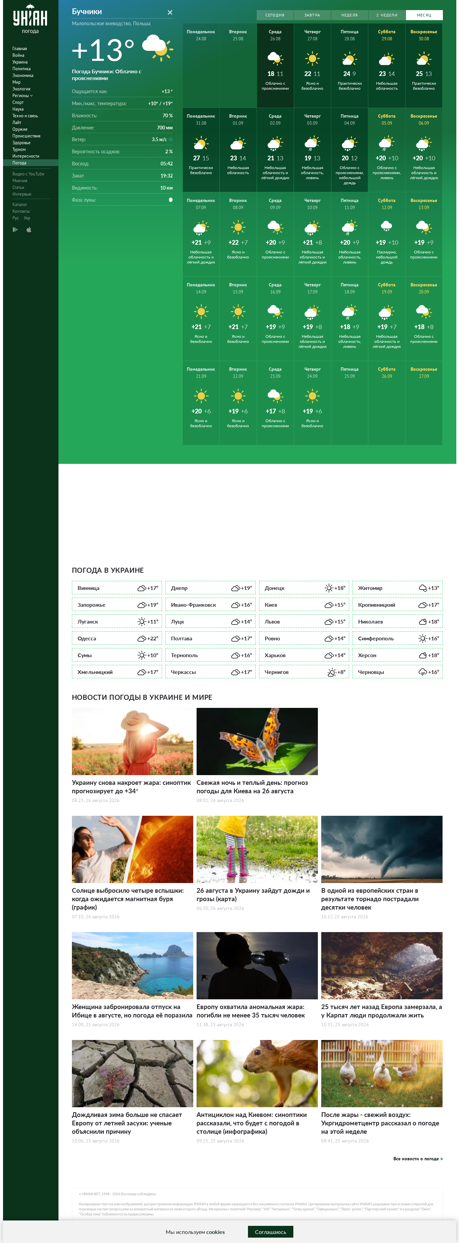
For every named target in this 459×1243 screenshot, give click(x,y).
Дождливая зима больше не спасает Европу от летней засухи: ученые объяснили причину (127, 1123)
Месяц (424, 14)
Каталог (19, 204)
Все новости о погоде (416, 1158)
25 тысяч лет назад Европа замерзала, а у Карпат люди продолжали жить (381, 1011)
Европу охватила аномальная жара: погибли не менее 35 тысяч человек (251, 1011)
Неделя (349, 14)
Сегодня (275, 14)
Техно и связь (25, 116)
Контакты (21, 211)
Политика (21, 69)
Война (18, 55)
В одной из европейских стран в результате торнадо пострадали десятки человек (370, 898)
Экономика (22, 75)
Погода (19, 163)
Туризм (19, 149)
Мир (16, 82)
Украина (20, 62)
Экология (21, 89)
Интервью (21, 194)
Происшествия (26, 136)
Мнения (19, 181)
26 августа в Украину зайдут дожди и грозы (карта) (253, 894)
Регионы (21, 95)
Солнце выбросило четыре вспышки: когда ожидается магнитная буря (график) (128, 898)
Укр (27, 218)
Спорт (18, 102)
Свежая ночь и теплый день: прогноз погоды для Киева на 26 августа (252, 786)
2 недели (387, 14)
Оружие (20, 129)
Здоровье (21, 143)
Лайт (16, 122)
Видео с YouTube (28, 174)
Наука (18, 109)
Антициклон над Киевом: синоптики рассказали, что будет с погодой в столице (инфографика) (252, 1123)
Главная (19, 48)
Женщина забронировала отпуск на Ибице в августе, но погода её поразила (132, 1011)
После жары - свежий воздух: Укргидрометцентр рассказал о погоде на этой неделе (380, 1123)
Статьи (18, 187)
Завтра (312, 14)
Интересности (25, 156)
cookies (215, 1232)
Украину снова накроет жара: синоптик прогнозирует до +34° (131, 786)
